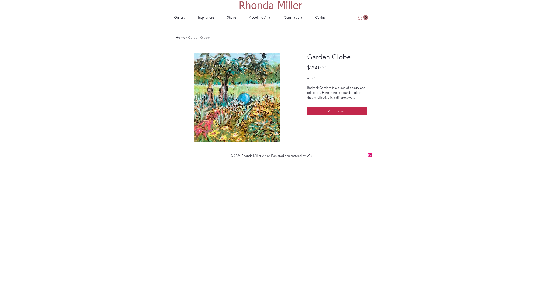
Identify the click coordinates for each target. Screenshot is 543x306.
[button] (260, 17)
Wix (309, 156)
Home (180, 37)
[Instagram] (370, 155)
